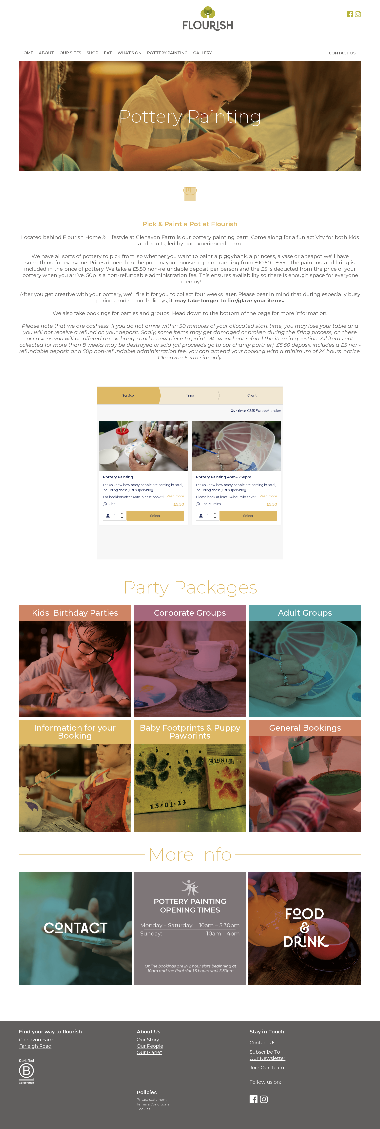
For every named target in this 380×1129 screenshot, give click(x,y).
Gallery (202, 52)
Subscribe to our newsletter (267, 1055)
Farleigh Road (35, 1046)
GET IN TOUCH (190, 819)
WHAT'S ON (130, 52)
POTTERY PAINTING (167, 52)
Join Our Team (267, 1067)
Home (26, 52)
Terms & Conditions (153, 1104)
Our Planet (149, 1052)
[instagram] (358, 14)
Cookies (143, 1109)
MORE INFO (75, 693)
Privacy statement (152, 1099)
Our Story (148, 1040)
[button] (46, 53)
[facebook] (350, 14)
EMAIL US (75, 952)
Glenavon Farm (37, 1040)
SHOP (92, 52)
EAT (108, 52)
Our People (150, 1046)
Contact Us (263, 1042)
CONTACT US (342, 53)
